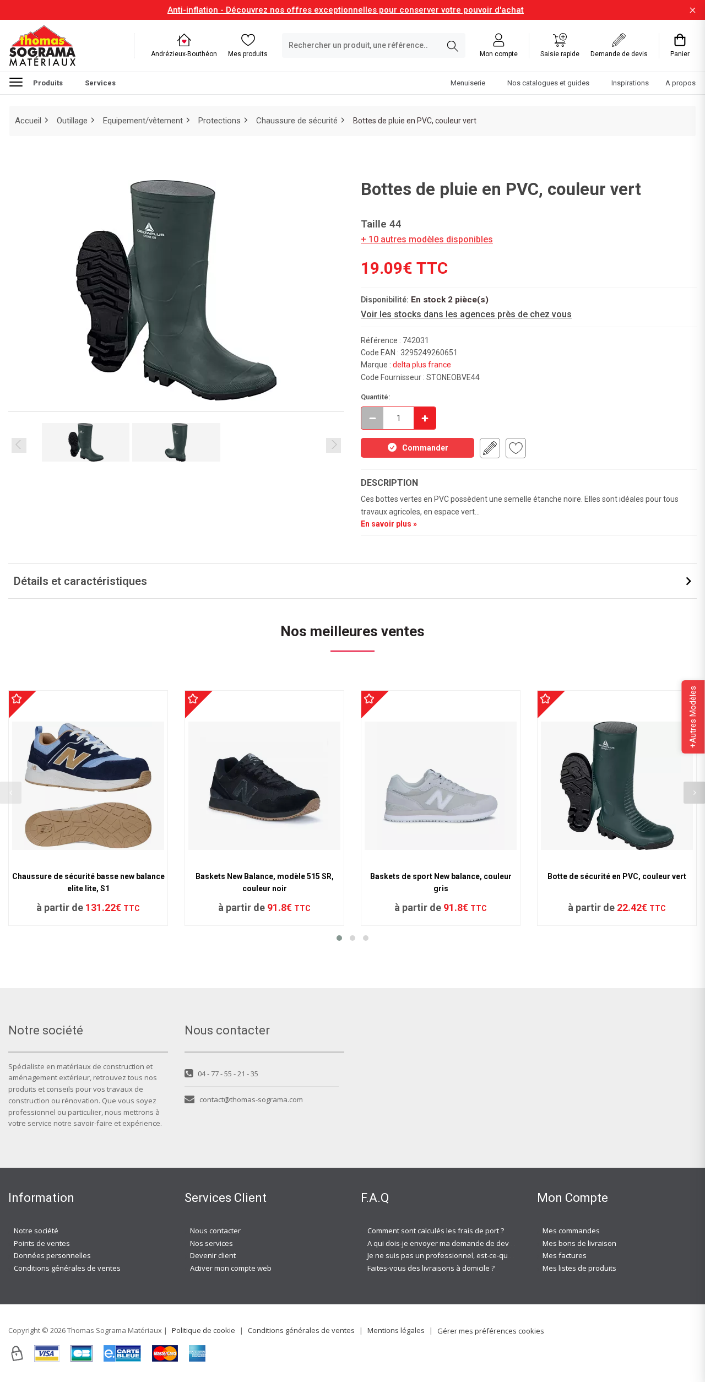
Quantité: (376, 397)
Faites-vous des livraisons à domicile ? (431, 1268)
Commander (425, 447)
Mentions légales (396, 1330)
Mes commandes (571, 1230)
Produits (48, 83)
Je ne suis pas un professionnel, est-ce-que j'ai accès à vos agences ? (483, 1255)
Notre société (36, 1230)
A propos (680, 83)
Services (100, 83)
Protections (219, 121)
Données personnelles (52, 1255)
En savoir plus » (389, 523)
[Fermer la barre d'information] (692, 10)
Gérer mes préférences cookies (490, 1331)
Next (333, 445)
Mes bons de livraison (579, 1243)
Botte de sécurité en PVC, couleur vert (616, 876)
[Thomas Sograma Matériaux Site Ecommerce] (42, 45)
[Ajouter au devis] (490, 448)
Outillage (72, 121)
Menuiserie (468, 83)
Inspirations (630, 83)
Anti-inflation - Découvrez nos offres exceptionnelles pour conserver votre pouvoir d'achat (345, 10)
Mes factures (565, 1255)
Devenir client (213, 1255)
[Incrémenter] (425, 418)
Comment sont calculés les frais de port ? (435, 1230)
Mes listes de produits (579, 1268)
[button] (339, 938)
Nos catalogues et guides (548, 83)
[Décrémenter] (372, 418)
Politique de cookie (203, 1330)
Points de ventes (42, 1243)
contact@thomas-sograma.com (251, 1099)
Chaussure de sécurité (297, 121)
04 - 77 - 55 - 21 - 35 (228, 1073)
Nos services (211, 1243)
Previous (19, 445)
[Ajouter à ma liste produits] (516, 448)
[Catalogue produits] (20, 81)
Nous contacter (215, 1230)
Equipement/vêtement (143, 121)
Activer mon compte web (231, 1268)
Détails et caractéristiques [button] (80, 581)
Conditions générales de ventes (67, 1268)
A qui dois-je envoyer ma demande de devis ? (443, 1243)
